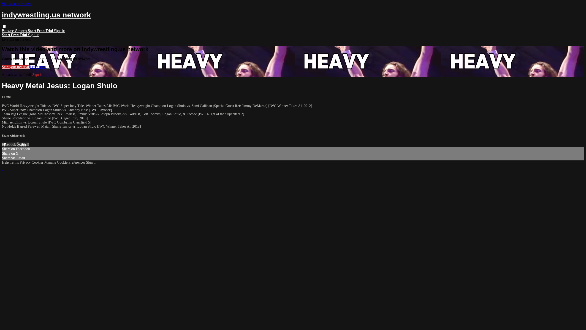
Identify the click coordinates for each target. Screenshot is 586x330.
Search (21, 31)
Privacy (26, 162)
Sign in (59, 31)
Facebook (9, 144)
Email (25, 144)
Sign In (33, 35)
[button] (4, 26)
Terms (15, 162)
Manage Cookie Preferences (65, 162)
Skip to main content (17, 4)
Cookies (38, 162)
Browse (8, 31)
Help (6, 162)
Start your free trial (16, 67)
